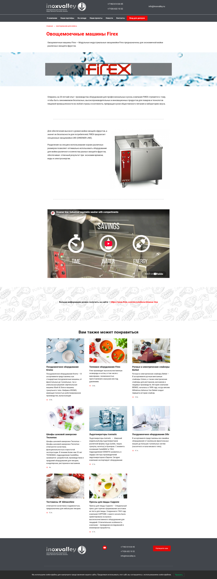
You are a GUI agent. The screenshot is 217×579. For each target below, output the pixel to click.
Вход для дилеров (137, 18)
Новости (109, 18)
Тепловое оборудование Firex (104, 367)
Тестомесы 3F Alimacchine (60, 502)
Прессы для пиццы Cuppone (104, 502)
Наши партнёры (67, 18)
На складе (82, 18)
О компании (52, 18)
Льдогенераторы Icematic (103, 434)
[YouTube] (105, 548)
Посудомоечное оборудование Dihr (150, 434)
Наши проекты (96, 18)
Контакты (120, 18)
